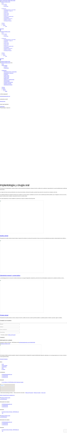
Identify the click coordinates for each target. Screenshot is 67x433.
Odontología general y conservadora (10, 275)
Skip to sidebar (8, 0)
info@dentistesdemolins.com (5, 96)
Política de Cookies (37, 392)
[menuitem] (3, 25)
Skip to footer (13, 0)
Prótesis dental (4, 315)
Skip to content (2, 0)
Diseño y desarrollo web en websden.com (7, 395)
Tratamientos (2, 106)
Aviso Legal (43, 392)
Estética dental (4, 235)
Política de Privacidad (29, 392)
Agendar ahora (2, 101)
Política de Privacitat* (11, 334)
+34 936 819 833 (32, 342)
